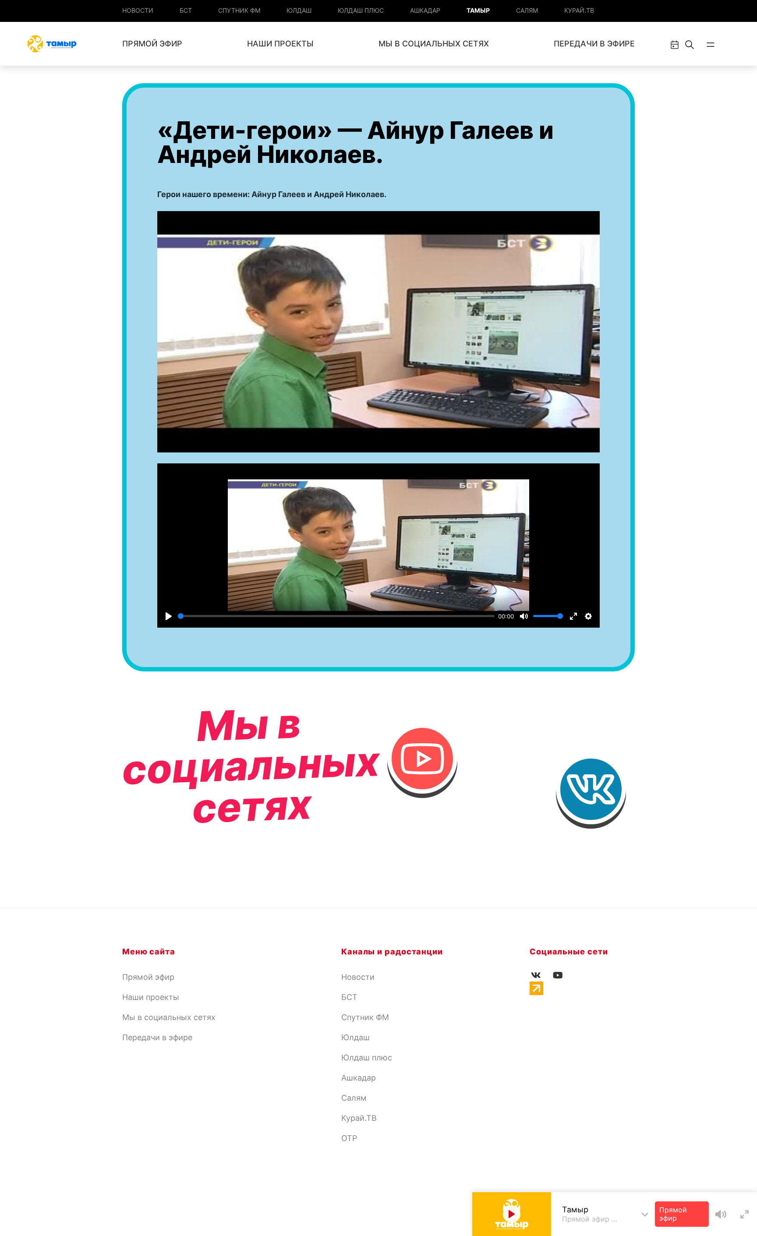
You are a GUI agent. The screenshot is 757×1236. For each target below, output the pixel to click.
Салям (527, 10)
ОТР (349, 1138)
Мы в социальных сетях (433, 43)
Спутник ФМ (239, 10)
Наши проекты (280, 43)
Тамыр (478, 10)
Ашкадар (425, 10)
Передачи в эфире (594, 43)
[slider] (336, 616)
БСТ (186, 10)
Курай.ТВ (579, 10)
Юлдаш (299, 10)
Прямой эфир (152, 43)
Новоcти (137, 10)
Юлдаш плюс (361, 10)
